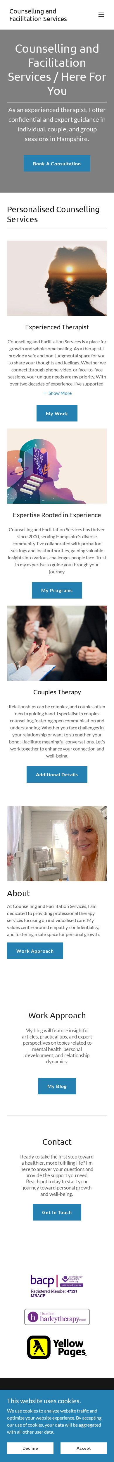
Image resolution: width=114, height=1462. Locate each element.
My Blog (56, 1086)
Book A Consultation (57, 163)
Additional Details (57, 774)
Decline (30, 1448)
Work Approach (35, 951)
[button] (101, 14)
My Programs (56, 590)
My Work (57, 413)
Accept (84, 1448)
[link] (42, 19)
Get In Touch (57, 1212)
